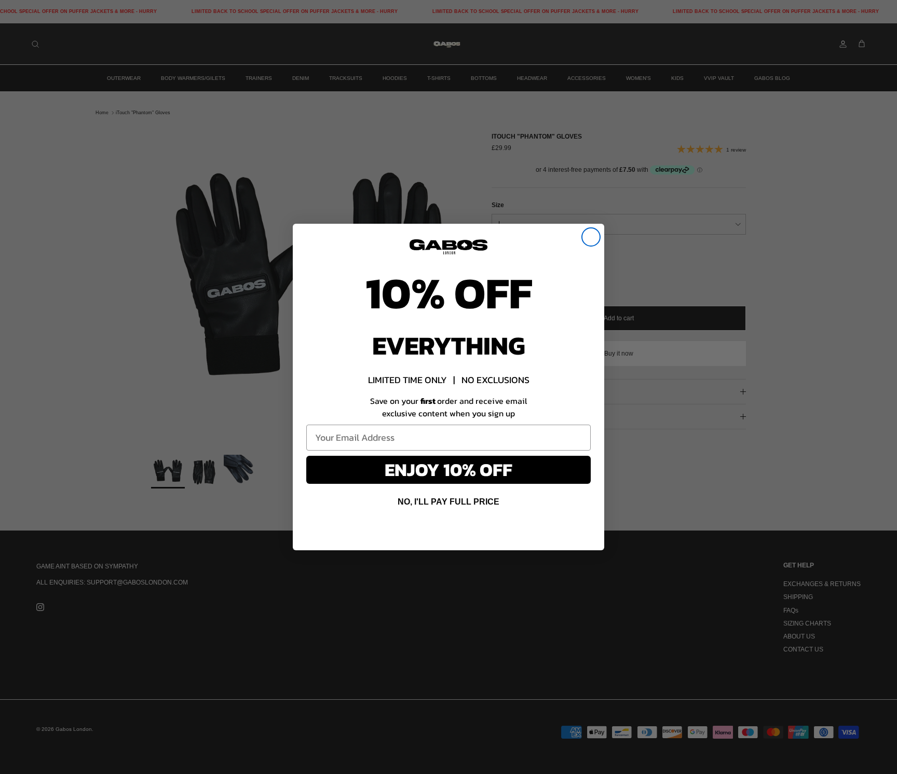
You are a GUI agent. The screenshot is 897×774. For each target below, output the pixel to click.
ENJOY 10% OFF (448, 469)
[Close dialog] (591, 237)
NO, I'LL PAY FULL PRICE (448, 501)
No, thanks (448, 530)
